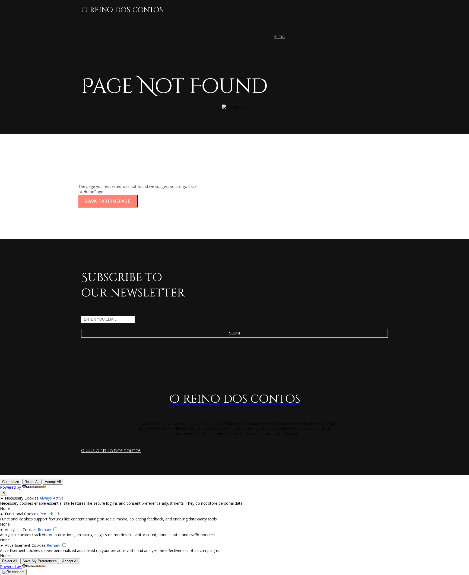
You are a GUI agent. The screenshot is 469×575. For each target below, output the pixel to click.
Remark (46, 513)
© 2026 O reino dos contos (111, 450)
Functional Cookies (21, 513)
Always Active (52, 498)
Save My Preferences (40, 561)
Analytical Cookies (21, 529)
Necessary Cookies (22, 498)
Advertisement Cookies (25, 545)
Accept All (53, 482)
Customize (10, 482)
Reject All (31, 482)
